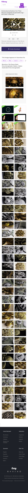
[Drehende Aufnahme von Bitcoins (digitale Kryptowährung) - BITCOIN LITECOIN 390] (20, 406)
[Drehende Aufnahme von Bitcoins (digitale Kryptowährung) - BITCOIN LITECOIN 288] (20, 332)
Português (5, 456)
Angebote (21, 434)
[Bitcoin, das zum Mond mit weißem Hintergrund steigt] (20, 109)
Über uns (21, 452)
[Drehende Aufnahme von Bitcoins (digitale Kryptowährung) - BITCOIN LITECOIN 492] (8, 250)
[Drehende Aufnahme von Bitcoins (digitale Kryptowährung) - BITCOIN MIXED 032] (20, 415)
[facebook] (8, 471)
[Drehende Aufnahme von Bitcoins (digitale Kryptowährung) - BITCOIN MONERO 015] (20, 142)
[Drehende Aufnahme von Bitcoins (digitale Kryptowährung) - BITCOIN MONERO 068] (20, 390)
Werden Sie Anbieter (6, 442)
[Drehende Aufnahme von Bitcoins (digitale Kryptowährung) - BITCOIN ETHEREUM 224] (20, 340)
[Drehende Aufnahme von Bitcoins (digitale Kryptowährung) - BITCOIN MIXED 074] (8, 415)
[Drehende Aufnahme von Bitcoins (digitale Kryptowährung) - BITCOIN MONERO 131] (20, 382)
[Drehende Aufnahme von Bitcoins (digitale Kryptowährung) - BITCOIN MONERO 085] (20, 217)
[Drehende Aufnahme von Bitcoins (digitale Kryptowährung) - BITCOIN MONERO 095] (8, 142)
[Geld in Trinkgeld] (8, 126)
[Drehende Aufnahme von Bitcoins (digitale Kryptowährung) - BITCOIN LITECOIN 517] (20, 357)
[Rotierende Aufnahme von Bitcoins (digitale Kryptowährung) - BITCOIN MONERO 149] (8, 291)
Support (21, 439)
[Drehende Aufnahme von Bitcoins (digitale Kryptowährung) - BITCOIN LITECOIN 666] (8, 233)
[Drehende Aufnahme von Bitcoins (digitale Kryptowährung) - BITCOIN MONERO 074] (8, 406)
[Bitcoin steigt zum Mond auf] (8, 117)
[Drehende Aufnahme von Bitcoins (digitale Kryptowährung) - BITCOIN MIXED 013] (8, 307)
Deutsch (5, 458)
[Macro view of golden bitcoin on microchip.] (14, 93)
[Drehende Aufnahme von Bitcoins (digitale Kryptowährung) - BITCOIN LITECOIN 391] (20, 398)
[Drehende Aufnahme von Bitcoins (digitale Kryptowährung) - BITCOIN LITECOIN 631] (20, 324)
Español (5, 454)
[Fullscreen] (24, 29)
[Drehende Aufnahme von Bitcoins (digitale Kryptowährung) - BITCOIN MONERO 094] (20, 316)
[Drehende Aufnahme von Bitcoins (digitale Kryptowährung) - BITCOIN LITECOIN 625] (20, 283)
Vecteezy (5, 437)
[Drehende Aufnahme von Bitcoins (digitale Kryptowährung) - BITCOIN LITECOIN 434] (8, 266)
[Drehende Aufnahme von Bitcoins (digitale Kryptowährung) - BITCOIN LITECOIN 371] (20, 299)
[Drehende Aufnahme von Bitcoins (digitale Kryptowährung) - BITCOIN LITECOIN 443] (20, 167)
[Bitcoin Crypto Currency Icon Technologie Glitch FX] (8, 109)
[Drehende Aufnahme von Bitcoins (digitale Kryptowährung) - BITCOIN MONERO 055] (8, 150)
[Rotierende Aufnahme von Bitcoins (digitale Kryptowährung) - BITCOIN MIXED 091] (8, 225)
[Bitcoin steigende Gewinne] (20, 117)
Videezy (5, 439)
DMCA (20, 441)
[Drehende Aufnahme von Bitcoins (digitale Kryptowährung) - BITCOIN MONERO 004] (20, 134)
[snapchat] (17, 471)
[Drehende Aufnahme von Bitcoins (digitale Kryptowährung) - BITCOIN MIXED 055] (8, 274)
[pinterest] (12, 471)
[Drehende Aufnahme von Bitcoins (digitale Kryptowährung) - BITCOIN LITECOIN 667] (8, 183)
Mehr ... (5, 460)
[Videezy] (4, 2)
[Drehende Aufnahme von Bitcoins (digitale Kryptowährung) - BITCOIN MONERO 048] (20, 175)
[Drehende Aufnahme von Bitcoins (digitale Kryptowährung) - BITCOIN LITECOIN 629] (8, 299)
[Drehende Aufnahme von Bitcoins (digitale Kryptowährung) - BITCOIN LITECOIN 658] (20, 183)
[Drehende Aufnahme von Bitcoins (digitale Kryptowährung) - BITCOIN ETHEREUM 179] (8, 357)
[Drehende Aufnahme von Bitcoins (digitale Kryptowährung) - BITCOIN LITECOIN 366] (8, 258)
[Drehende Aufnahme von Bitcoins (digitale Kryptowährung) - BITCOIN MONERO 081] (8, 316)
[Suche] (22, 4)
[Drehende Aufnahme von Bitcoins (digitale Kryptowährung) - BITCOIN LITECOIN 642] (8, 373)
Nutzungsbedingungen (7, 480)
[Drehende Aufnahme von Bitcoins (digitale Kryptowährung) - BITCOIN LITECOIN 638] (20, 225)
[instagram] (15, 471)
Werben (21, 437)
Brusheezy (5, 434)
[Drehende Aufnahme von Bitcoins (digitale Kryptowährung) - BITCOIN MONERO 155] (8, 332)
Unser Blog (21, 456)
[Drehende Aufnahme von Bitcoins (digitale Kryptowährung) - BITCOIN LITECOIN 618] (20, 291)
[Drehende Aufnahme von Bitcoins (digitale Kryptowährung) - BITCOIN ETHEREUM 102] (8, 175)
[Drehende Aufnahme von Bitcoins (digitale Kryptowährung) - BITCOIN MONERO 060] (20, 233)
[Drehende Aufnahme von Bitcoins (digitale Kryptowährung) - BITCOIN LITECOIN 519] (20, 200)
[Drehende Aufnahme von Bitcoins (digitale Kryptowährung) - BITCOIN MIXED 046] (8, 398)
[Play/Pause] (4, 29)
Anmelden (22, 6)
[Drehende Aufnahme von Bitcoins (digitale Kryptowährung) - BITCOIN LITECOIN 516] (8, 159)
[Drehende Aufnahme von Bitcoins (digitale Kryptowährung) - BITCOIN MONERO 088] (20, 266)
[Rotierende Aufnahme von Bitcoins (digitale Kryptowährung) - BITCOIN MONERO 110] (20, 349)
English (5, 452)
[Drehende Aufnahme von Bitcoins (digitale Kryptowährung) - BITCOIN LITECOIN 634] (8, 283)
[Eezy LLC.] (14, 468)
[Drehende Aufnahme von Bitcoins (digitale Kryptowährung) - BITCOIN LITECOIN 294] (8, 208)
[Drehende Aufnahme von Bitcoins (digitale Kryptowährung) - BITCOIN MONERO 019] (20, 365)
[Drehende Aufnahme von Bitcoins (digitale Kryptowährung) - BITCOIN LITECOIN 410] (20, 159)
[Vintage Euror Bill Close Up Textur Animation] (20, 126)
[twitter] (10, 471)
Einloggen (17, 6)
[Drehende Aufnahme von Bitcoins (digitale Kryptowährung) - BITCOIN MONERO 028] (8, 241)
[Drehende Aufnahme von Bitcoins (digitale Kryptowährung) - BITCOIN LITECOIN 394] (8, 217)
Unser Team (22, 454)
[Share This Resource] (15, 35)
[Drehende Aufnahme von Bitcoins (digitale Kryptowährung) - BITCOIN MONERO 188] (8, 390)
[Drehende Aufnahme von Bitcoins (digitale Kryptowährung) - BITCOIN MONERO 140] (8, 324)
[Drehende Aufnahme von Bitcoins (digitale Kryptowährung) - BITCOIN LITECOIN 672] (8, 340)
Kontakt (21, 458)
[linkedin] (20, 471)
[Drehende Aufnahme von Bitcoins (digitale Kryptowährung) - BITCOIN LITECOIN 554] (20, 274)
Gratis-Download (15, 49)
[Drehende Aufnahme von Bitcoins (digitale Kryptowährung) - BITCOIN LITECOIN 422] (20, 307)
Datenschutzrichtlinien (19, 480)
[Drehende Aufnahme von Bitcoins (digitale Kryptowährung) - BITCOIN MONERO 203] (20, 208)
